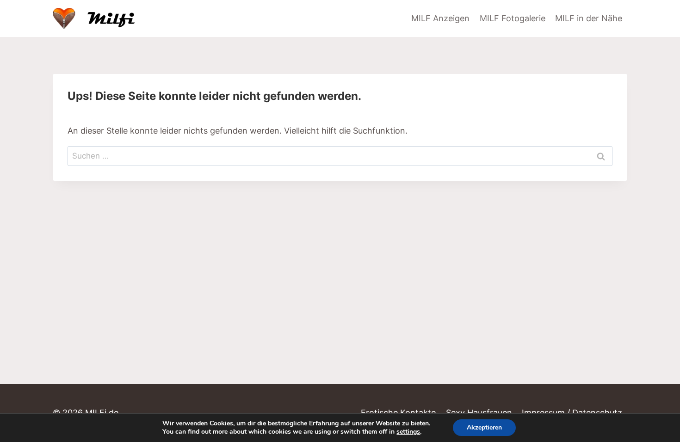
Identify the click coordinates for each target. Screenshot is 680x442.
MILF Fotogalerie (512, 18)
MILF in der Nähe (588, 18)
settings (408, 432)
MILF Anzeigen (440, 18)
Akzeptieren (484, 427)
